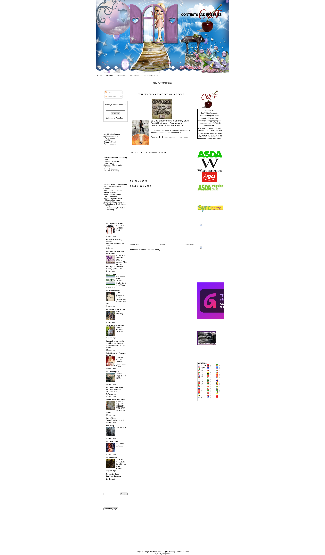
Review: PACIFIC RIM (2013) (121, 376)
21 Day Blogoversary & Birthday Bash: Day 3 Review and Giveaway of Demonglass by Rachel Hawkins (170, 123)
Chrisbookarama (113, 291)
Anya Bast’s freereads (112, 186)
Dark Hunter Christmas (112, 190)
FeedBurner (121, 118)
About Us (109, 76)
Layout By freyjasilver (162, 554)
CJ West (106, 188)
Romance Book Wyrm (115, 309)
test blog (110, 426)
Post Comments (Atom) (150, 250)
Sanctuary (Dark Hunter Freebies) (113, 166)
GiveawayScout (109, 142)
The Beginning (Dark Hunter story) (114, 205)
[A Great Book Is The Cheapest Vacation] (209, 269)
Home (99, 76)
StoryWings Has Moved (115, 420)
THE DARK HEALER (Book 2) (120, 228)
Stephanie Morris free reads (114, 202)
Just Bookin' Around (115, 325)
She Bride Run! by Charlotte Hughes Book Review (121, 361)
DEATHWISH (121, 428)
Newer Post (134, 244)
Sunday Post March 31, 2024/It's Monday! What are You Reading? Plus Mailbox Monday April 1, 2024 (116, 262)
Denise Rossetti (109, 192)
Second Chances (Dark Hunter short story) (112, 199)
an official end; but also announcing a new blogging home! (116, 345)
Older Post (189, 244)
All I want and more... (115, 388)
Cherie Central (112, 442)
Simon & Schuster (110, 169)
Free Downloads (110, 196)
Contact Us (121, 76)
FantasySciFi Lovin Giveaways (111, 162)
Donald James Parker (112, 194)
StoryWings (111, 418)
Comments (111, 97)
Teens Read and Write (115, 399)
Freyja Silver (157, 552)
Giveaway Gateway (150, 76)
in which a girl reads (115, 341)
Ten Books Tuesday (111, 171)
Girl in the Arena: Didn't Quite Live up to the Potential (121, 464)
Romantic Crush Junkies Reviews (113, 475)
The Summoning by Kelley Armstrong (114, 209)
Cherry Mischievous (114, 224)
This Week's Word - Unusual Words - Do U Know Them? (121, 280)
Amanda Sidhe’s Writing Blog (115, 184)
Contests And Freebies (201, 15)
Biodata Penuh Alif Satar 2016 (120, 329)
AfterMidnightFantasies (112, 134)
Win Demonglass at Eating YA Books (161, 94)
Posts (109, 92)
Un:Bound (110, 479)
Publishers (134, 76)
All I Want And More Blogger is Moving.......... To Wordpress (115, 392)
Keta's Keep (111, 274)
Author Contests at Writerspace (110, 137)
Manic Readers (109, 144)
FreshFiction (108, 140)
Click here (169, 137)
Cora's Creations (182, 552)
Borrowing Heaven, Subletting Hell (115, 158)
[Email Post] (164, 152)
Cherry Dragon (112, 372)
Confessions (111, 457)
